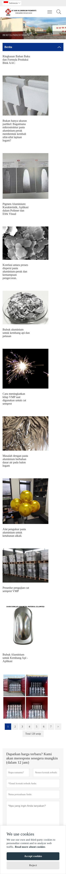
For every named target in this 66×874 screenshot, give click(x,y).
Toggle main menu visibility (49, 11)
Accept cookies (33, 856)
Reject (33, 865)
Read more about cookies (30, 846)
